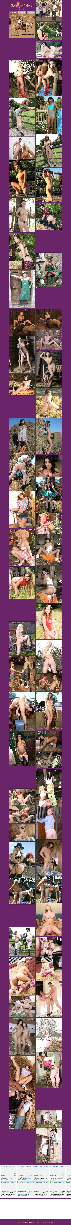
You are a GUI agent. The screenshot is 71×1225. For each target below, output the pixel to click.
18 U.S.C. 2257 (37, 1222)
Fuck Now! (31, 12)
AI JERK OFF (22, 12)
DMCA (44, 1222)
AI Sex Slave (13, 12)
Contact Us (50, 1222)
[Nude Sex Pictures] (22, 5)
